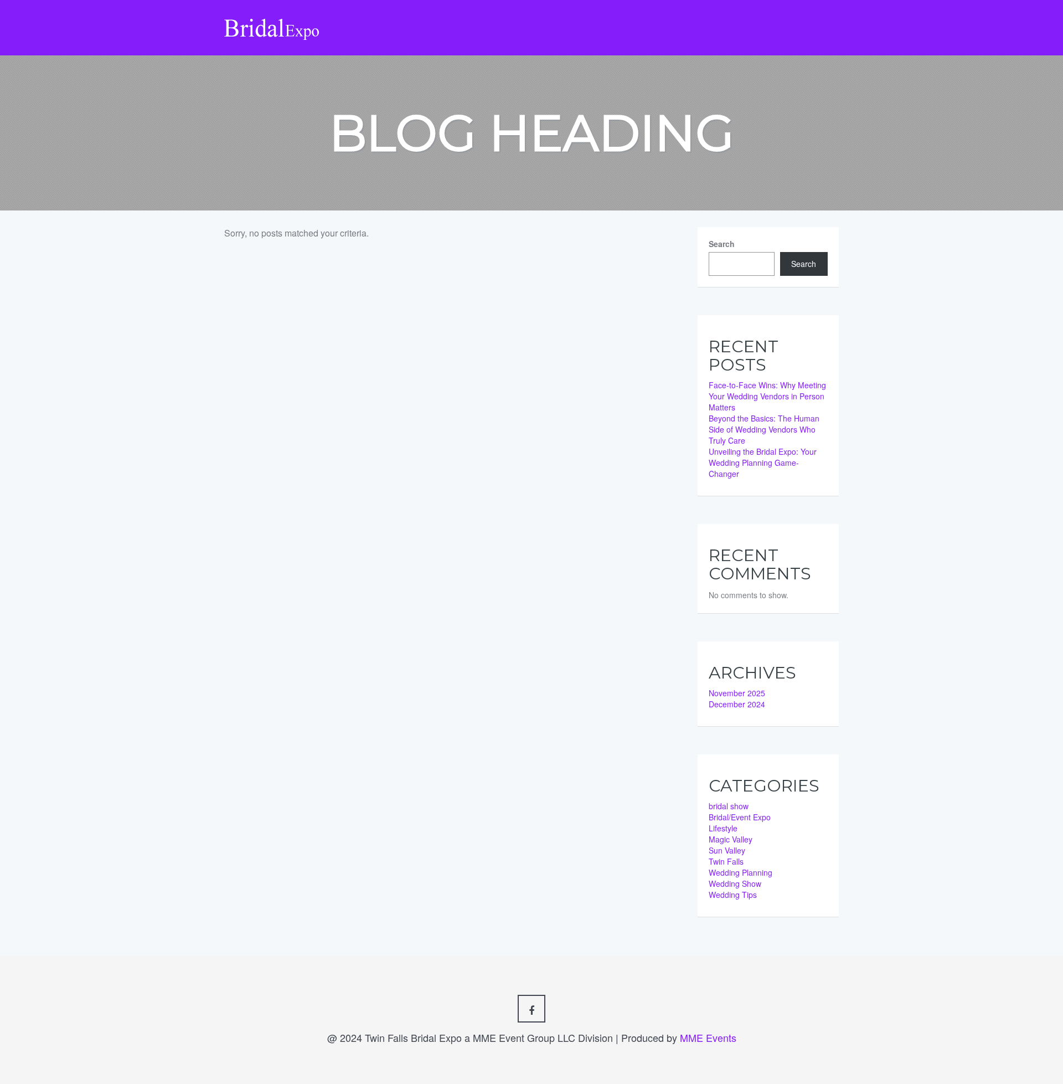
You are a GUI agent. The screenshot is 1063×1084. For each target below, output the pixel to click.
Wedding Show (735, 883)
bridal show (729, 805)
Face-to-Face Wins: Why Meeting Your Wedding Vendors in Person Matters (767, 396)
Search (722, 243)
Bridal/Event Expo (740, 817)
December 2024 (737, 704)
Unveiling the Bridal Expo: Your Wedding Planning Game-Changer (763, 462)
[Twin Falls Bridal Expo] (272, 19)
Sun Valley (727, 850)
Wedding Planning (740, 872)
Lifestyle (723, 828)
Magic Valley (730, 839)
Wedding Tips (733, 894)
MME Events (708, 1037)
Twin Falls (726, 861)
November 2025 (737, 692)
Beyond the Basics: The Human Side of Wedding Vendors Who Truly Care (764, 429)
